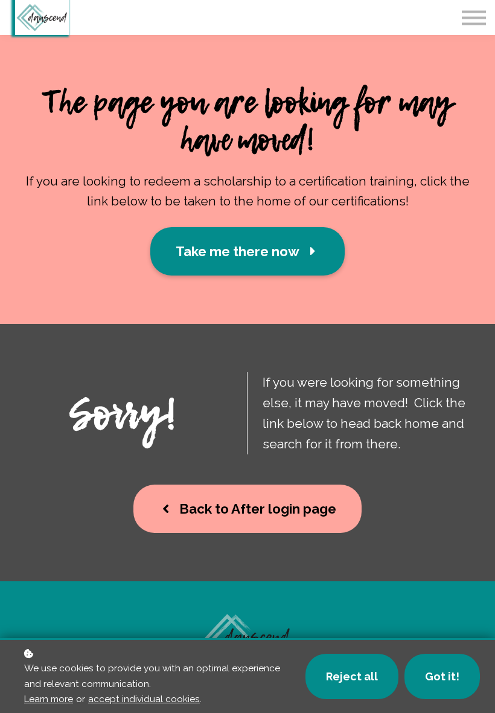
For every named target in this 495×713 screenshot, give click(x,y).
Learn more (48, 699)
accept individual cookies (144, 699)
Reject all (352, 676)
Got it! (442, 676)
